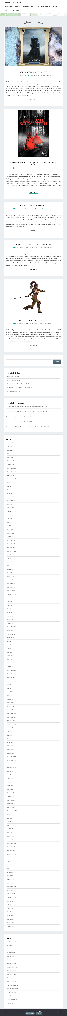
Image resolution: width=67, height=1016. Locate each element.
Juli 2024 (9, 518)
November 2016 (11, 847)
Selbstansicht (9, 6)
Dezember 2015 (11, 886)
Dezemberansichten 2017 (33, 72)
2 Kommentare (49, 323)
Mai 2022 (9, 609)
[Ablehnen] (65, 1012)
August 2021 (10, 641)
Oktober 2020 (11, 677)
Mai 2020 (9, 695)
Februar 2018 (11, 793)
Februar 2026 (11, 461)
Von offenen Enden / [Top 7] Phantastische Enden (33, 163)
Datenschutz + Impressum (12, 10)
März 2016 (10, 876)
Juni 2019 (10, 735)
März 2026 (10, 457)
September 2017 (12, 811)
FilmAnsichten (11, 956)
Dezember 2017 (11, 800)
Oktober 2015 (11, 894)
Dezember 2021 (11, 627)
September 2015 (12, 897)
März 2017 (10, 832)
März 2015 (10, 919)
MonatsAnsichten (12, 978)
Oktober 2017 (11, 807)
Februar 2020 (11, 706)
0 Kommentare (49, 75)
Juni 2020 (10, 692)
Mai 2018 (9, 782)
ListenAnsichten (12, 970)
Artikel (37, 6)
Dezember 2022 (11, 583)
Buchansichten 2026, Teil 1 (14, 380)
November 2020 (11, 674)
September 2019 (12, 724)
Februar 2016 (11, 879)
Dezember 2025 (11, 468)
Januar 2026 (10, 464)
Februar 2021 (11, 663)
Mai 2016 (9, 868)
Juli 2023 (9, 558)
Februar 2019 (11, 749)
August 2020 (10, 684)
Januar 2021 (10, 666)
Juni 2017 (10, 821)
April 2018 (10, 785)
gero (7, 422)
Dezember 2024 (11, 500)
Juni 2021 (10, 648)
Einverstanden (30, 1013)
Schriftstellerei (11, 992)
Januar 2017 (10, 840)
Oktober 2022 (11, 591)
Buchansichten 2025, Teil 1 (42, 427)
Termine (55, 6)
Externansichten (45, 6)
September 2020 (12, 681)
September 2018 (12, 767)
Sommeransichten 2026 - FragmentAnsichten (19, 406)
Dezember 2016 (11, 843)
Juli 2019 (9, 731)
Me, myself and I (11, 974)
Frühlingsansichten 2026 (14, 391)
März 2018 (10, 789)
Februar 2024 (11, 533)
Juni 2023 (10, 562)
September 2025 (12, 479)
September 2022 (12, 594)
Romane (17, 6)
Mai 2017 (9, 825)
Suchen (8, 358)
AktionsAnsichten (12, 942)
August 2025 (10, 482)
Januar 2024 (10, 536)
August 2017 (10, 814)
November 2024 (11, 504)
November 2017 (11, 803)
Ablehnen (39, 1013)
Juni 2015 (10, 908)
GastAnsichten (11, 960)
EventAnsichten (11, 952)
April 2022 (10, 612)
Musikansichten (11, 981)
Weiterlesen (34, 99)
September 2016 (12, 854)
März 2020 (10, 702)
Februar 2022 (11, 619)
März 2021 (10, 659)
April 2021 (10, 655)
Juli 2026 (9, 446)
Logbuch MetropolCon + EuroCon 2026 (18, 384)
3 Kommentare (49, 247)
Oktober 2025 (11, 475)
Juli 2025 (9, 486)
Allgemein (10, 945)
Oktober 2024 (11, 508)
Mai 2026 (9, 453)
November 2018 (11, 760)
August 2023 (10, 554)
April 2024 (10, 526)
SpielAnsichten (11, 996)
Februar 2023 (11, 576)
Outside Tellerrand (12, 985)
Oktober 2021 (11, 634)
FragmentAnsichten (13, 2)
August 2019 (10, 728)
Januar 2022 (10, 623)
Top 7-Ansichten (12, 999)
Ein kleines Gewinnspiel (33, 205)
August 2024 (10, 515)
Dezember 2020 (11, 670)
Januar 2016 (10, 883)
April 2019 (10, 742)
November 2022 (11, 587)
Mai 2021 (9, 652)
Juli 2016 (9, 861)
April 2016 (10, 872)
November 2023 (11, 544)
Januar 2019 (10, 753)
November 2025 (11, 472)
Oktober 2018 (11, 764)
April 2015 (10, 915)
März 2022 (10, 616)
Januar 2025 (10, 497)
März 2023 (10, 573)
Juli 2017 (9, 818)
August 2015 (10, 901)
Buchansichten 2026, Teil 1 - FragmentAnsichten (19, 427)
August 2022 (10, 598)
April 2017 (10, 829)
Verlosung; (10, 1003)
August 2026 (10, 443)
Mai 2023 (9, 565)
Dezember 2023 (11, 540)
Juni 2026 (10, 450)
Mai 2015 (9, 912)
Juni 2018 (10, 778)
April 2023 (10, 569)
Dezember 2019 (11, 713)
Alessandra (9, 417)
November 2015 (11, 890)
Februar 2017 (11, 836)
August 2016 (10, 858)
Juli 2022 (9, 601)
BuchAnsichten (11, 949)
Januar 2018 (10, 796)
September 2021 (12, 637)
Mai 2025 (9, 490)
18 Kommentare (49, 168)
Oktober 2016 (11, 850)
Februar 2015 (11, 922)
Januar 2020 (10, 710)
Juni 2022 (10, 605)
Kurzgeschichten (28, 6)
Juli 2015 (9, 904)
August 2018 (10, 771)
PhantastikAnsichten (13, 988)
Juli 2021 (9, 645)
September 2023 (12, 551)
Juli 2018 (9, 775)
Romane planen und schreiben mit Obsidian (19, 387)
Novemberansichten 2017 (33, 320)
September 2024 (12, 511)
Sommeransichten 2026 (14, 376)
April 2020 (10, 699)
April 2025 (10, 493)
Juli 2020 (9, 688)
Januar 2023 (10, 580)
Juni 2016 (10, 865)
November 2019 (11, 717)
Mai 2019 (9, 739)
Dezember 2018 (11, 757)
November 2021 (11, 630)
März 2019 (10, 746)
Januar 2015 (10, 926)
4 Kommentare (49, 208)
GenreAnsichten (11, 963)
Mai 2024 (9, 522)
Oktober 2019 (11, 720)
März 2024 (10, 529)
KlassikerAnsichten (12, 967)
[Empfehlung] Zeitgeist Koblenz (33, 244)
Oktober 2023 (11, 547)
